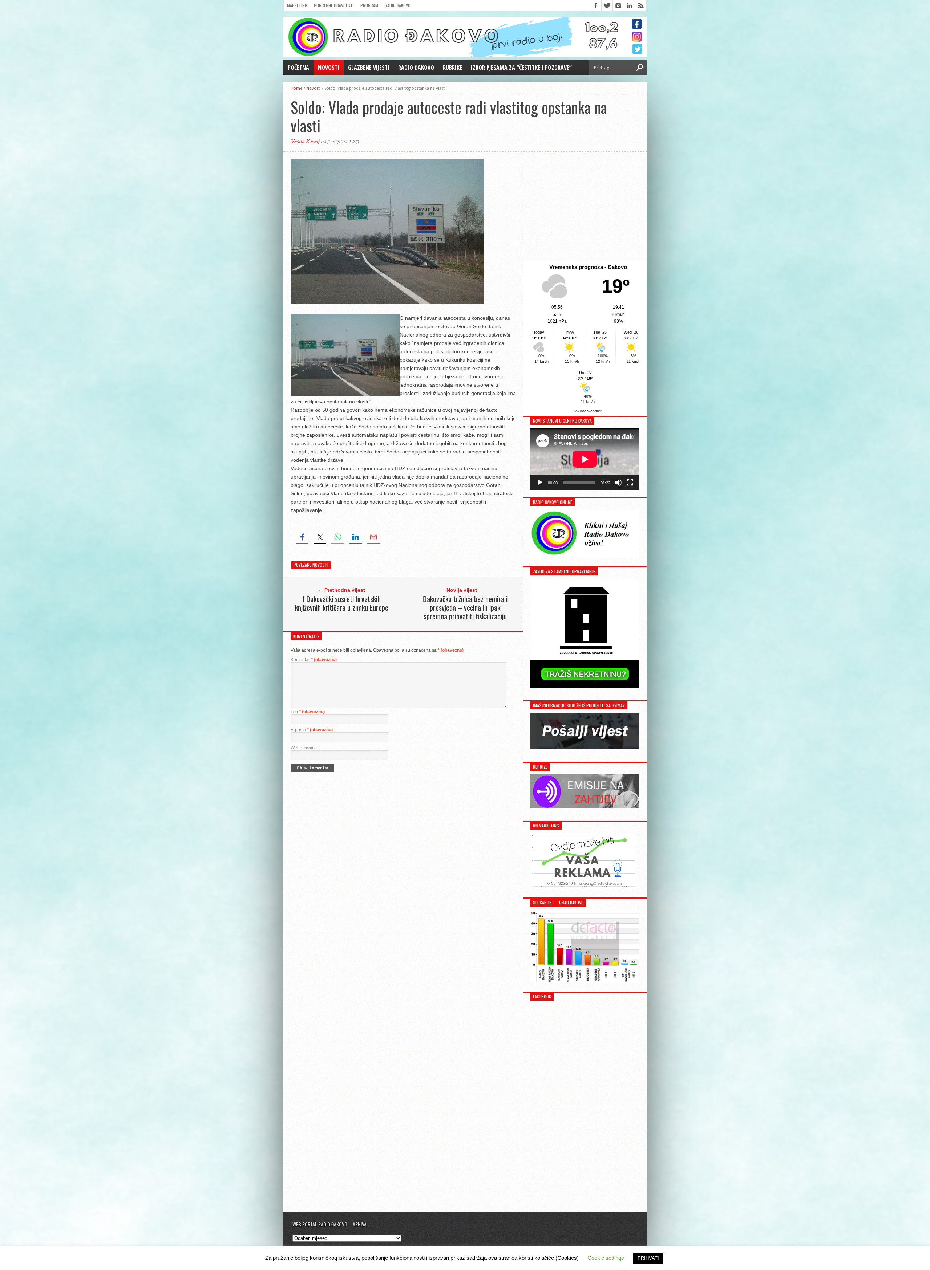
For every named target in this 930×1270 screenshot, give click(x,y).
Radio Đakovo (398, 5)
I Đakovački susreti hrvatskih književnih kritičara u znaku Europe (341, 603)
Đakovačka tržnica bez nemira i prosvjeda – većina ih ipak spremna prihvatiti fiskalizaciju (465, 607)
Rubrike (452, 68)
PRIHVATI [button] (648, 1258)
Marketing (297, 5)
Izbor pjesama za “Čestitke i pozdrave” (521, 68)
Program (369, 5)
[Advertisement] (585, 206)
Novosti (328, 68)
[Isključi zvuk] (618, 482)
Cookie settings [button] (605, 1258)
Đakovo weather (587, 411)
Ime (308, 711)
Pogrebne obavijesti (334, 5)
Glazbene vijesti (368, 68)
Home (297, 88)
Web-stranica (304, 747)
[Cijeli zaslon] (630, 482)
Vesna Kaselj (305, 141)
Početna (298, 68)
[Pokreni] (539, 482)
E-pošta (312, 729)
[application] (584, 459)
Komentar (314, 659)
